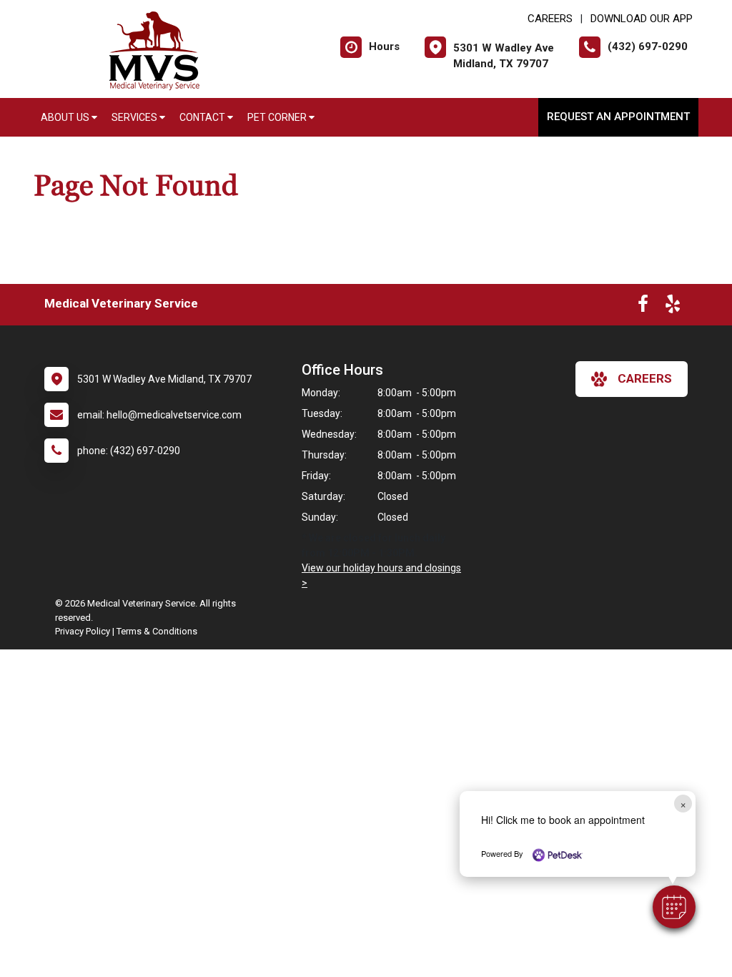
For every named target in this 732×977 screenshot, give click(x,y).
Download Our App (641, 18)
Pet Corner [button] (278, 117)
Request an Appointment (618, 116)
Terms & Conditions (157, 631)
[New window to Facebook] (643, 307)
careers (645, 378)
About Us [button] (66, 117)
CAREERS (550, 18)
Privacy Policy (82, 631)
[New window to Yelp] (673, 307)
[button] (674, 906)
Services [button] (135, 117)
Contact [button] (203, 117)
